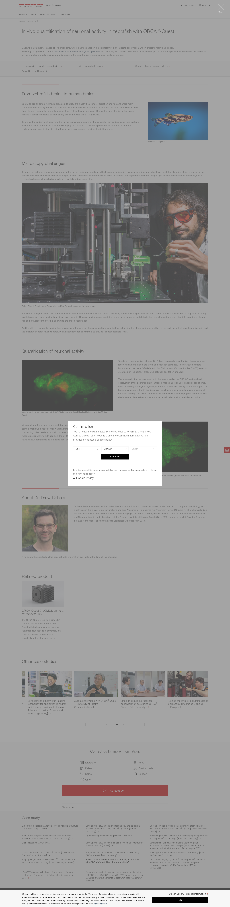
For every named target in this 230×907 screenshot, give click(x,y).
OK (180, 900)
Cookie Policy (85, 478)
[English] (143, 449)
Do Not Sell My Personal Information (187, 894)
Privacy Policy (100, 904)
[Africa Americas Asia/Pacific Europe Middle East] (86, 449)
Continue (115, 457)
